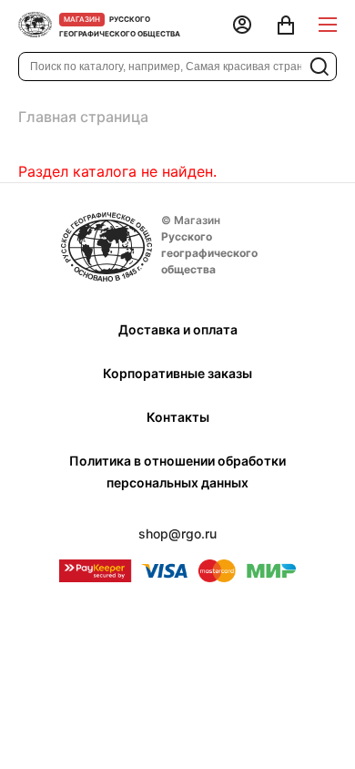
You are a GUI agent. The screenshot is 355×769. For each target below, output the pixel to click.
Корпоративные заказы (177, 373)
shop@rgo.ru (177, 533)
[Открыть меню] (328, 25)
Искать (319, 66)
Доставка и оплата (178, 329)
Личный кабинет (242, 26)
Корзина (285, 26)
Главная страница (83, 116)
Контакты (178, 417)
